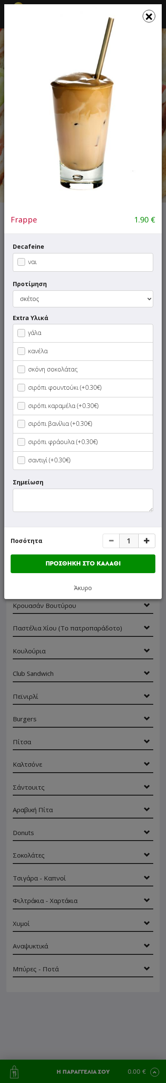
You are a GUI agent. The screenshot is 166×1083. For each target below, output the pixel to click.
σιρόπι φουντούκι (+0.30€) (64, 387)
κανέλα (38, 351)
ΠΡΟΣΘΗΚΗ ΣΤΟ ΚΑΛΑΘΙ (83, 563)
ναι (32, 262)
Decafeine (28, 246)
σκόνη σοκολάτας (52, 369)
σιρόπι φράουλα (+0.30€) (62, 442)
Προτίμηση (30, 284)
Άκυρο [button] (83, 588)
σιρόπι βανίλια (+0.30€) (60, 423)
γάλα (34, 333)
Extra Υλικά (31, 318)
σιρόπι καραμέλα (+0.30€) (63, 406)
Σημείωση (28, 482)
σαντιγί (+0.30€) (49, 460)
